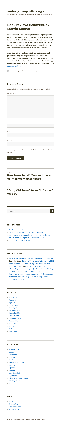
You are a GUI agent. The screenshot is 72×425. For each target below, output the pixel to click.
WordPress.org (14, 409)
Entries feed (13, 404)
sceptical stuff (14, 373)
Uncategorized (14, 381)
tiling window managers (18, 378)
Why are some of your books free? (41, 258)
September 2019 (15, 318)
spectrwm (13, 376)
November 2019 (14, 313)
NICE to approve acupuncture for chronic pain (26, 238)
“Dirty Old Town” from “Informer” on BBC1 (37, 261)
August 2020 (13, 300)
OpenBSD (12, 368)
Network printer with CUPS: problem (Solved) (26, 232)
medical (12, 365)
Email (10, 131)
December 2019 (14, 310)
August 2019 (13, 321)
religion (36, 71)
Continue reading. (14, 66)
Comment (11, 94)
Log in (11, 401)
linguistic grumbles (16, 362)
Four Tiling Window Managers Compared (27, 271)
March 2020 (13, 305)
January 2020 (14, 308)
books (32, 71)
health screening (15, 360)
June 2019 (12, 326)
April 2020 (13, 303)
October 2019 (14, 316)
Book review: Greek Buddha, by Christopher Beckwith (29, 235)
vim (10, 383)
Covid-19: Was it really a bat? (19, 240)
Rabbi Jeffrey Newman (17, 258)
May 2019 (12, 329)
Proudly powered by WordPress (35, 419)
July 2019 (12, 323)
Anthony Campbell (15, 71)
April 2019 (13, 331)
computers (13, 357)
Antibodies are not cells (18, 230)
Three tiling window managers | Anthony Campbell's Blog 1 (31, 269)
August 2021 (13, 297)
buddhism (13, 355)
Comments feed (15, 407)
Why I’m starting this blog (35, 266)
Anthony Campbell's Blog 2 (25, 11)
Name (9, 122)
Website (10, 140)
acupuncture (14, 349)
